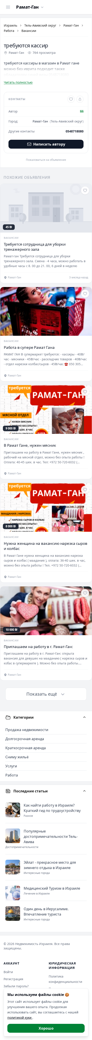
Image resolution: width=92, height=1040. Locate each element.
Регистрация (13, 979)
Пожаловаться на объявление (46, 160)
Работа (9, 31)
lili (82, 111)
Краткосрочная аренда (25, 747)
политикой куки (19, 1017)
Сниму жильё (17, 757)
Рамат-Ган (71, 25)
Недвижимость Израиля (33, 944)
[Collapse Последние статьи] (84, 791)
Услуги (11, 766)
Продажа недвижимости (26, 729)
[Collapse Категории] (84, 717)
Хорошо (46, 1028)
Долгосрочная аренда (24, 738)
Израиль (10, 25)
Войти (8, 972)
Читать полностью (18, 82)
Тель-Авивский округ (40, 25)
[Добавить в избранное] (71, 99)
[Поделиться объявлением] (80, 99)
